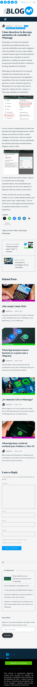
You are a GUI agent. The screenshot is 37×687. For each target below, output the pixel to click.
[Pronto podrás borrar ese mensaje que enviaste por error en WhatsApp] (7, 579)
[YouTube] (15, 2)
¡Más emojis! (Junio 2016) (14, 306)
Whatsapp (6, 233)
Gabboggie (9, 26)
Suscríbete (7, 635)
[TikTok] (8, 2)
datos (16, 230)
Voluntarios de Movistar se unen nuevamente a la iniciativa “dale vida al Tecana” (18, 596)
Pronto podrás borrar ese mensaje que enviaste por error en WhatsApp (21, 578)
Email (4, 520)
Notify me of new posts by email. (12, 542)
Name (4, 511)
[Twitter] (5, 2)
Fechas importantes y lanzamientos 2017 (16, 585)
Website (4, 530)
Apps (26, 26)
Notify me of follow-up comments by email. (15, 539)
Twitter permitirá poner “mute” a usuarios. (12, 248)
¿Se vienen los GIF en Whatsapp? (17, 399)
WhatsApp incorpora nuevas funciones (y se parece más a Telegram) (15, 353)
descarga (22, 230)
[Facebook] (1, 2)
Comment (5, 483)
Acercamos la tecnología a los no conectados (21, 263)
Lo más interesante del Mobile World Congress (18, 590)
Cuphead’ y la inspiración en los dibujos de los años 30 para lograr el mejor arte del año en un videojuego (18, 604)
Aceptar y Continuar (18, 663)
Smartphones (10, 28)
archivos (10, 230)
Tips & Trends (20, 28)
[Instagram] (12, 2)
